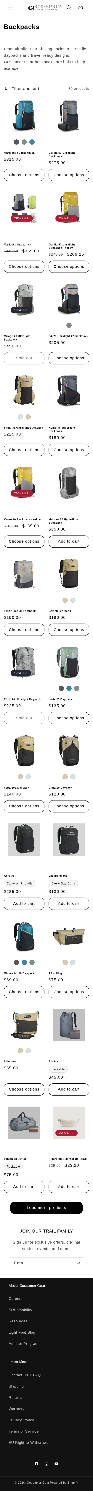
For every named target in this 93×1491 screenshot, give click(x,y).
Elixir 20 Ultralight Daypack (22, 699)
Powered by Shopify (64, 1482)
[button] (10, 8)
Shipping (16, 1386)
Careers (16, 1299)
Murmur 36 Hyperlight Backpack (63, 521)
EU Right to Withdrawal (29, 1443)
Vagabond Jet (58, 875)
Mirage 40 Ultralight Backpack (17, 338)
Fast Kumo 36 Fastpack (20, 611)
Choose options (24, 175)
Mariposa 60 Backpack (19, 152)
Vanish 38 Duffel (15, 1158)
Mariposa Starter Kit (17, 244)
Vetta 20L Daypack (16, 787)
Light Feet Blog (22, 1332)
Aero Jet (10, 875)
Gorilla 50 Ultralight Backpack (62, 154)
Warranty (17, 1409)
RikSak (53, 1061)
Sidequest (10, 1061)
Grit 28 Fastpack (60, 611)
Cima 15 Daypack (60, 787)
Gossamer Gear (38, 1482)
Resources (18, 1321)
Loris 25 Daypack (60, 699)
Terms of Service (24, 1431)
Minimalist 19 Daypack (19, 973)
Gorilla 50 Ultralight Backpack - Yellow (62, 246)
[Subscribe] (78, 1263)
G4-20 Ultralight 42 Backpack (68, 336)
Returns (15, 1398)
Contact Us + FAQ (25, 1375)
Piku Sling (55, 973)
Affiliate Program (23, 1344)
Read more (11, 69)
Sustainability (20, 1310)
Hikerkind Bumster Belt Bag (68, 1158)
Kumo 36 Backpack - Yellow (22, 519)
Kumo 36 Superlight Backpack (62, 429)
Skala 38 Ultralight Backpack (23, 427)
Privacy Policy (21, 1420)
